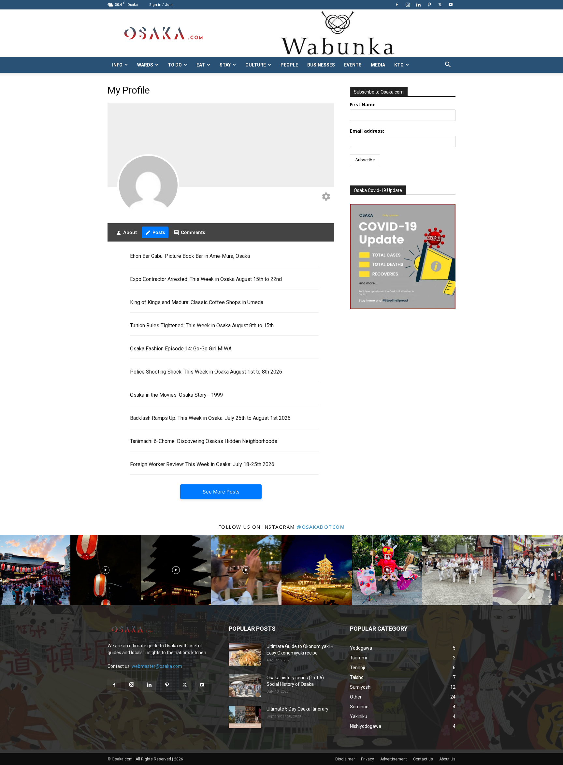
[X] (440, 4)
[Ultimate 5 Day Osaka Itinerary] (245, 717)
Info (117, 64)
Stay (225, 64)
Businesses (321, 64)
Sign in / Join (161, 5)
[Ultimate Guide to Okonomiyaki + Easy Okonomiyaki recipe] (245, 654)
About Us (447, 759)
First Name (363, 104)
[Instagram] (407, 4)
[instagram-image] (35, 570)
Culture (255, 64)
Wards (145, 64)
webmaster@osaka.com (157, 666)
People (289, 64)
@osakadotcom (320, 526)
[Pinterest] (429, 4)
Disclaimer (345, 759)
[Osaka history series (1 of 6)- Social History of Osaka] (245, 685)
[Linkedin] (418, 4)
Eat (200, 64)
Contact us (423, 759)
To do (175, 64)
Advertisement (393, 759)
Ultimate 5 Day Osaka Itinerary (297, 709)
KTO (399, 64)
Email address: (367, 131)
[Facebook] (397, 4)
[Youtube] (450, 4)
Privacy (367, 759)
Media (378, 64)
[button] (447, 65)
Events (353, 64)
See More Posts (221, 492)
